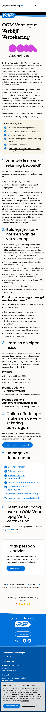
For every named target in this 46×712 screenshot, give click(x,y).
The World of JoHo (9, 671)
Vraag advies (14, 568)
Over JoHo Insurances (10, 665)
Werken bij (6, 668)
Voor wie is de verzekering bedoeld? (22, 128)
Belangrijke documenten (18, 145)
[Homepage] (9, 15)
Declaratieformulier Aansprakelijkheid (15, 488)
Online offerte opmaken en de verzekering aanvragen (25, 140)
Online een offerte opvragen (16, 445)
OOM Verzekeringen (8, 587)
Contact (5, 675)
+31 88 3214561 (7, 680)
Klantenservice (8, 661)
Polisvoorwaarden (16, 471)
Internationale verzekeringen (18, 584)
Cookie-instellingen (28, 706)
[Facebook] (24, 641)
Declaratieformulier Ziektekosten (23, 482)
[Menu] (41, 6)
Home (4, 584)
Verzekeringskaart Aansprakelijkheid (21, 498)
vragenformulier (9, 529)
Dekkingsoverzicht (16, 466)
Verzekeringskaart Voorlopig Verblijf (21, 493)
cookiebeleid (25, 701)
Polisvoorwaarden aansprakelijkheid (14, 476)
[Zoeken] (36, 5)
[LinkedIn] (29, 641)
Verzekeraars (34, 584)
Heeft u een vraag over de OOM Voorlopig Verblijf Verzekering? (25, 149)
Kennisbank (6, 657)
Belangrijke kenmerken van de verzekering (24, 131)
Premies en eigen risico (17, 135)
